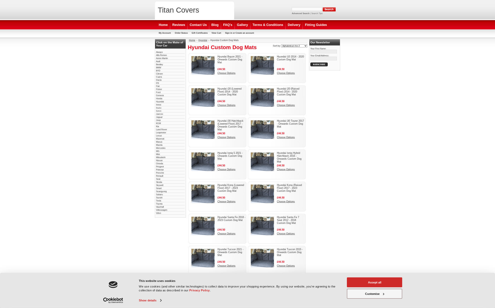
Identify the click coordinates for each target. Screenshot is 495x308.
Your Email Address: (319, 55)
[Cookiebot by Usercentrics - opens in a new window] (113, 300)
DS (157, 83)
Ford (158, 92)
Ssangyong (161, 191)
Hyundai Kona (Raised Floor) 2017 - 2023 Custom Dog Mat (289, 188)
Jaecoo (159, 114)
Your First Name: (318, 48)
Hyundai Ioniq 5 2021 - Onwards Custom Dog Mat (230, 155)
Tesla (158, 200)
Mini (158, 154)
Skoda (159, 182)
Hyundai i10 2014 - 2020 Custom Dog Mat (290, 58)
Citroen (159, 74)
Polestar (160, 170)
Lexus (159, 135)
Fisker (159, 89)
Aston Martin (162, 58)
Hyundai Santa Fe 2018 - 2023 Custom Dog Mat (231, 219)
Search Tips (317, 13)
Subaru (159, 194)
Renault (159, 176)
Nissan (159, 160)
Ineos (158, 105)
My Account (165, 33)
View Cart (216, 33)
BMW (158, 67)
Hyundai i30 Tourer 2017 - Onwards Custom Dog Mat (290, 123)
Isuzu (158, 108)
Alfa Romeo (161, 55)
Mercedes (161, 148)
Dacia (158, 80)
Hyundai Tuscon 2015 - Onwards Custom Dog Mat (290, 252)
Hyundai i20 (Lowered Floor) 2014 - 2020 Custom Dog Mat (230, 91)
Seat (158, 179)
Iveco (158, 111)
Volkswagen (161, 210)
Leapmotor (161, 132)
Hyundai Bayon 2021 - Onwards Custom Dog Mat (230, 59)
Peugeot (160, 166)
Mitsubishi (160, 157)
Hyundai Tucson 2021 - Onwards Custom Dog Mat (230, 252)
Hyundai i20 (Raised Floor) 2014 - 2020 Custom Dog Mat (288, 91)
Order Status (181, 33)
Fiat (158, 86)
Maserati (160, 139)
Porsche (160, 173)
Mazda (159, 145)
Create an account (245, 33)
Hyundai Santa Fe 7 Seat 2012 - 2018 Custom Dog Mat (288, 220)
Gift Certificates (200, 33)
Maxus (159, 142)
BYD (158, 70)
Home (192, 40)
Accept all (374, 282)
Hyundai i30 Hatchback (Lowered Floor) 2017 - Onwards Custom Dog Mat (230, 125)
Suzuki (159, 197)
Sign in (228, 33)
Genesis (160, 95)
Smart (159, 188)
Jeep (158, 120)
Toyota (159, 204)
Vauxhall (160, 207)
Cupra (159, 77)
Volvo (158, 213)
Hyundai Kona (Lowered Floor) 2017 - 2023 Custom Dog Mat (231, 188)
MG (158, 151)
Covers (178, 10)
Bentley (159, 64)
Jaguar (159, 117)
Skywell (159, 185)
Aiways (159, 52)
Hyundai (160, 101)
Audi (158, 61)
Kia (157, 126)
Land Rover (161, 129)
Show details (147, 300)
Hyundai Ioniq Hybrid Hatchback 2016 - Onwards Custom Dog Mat (289, 157)
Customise (372, 293)
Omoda (159, 163)
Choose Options (227, 73)
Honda (159, 98)
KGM (158, 123)
